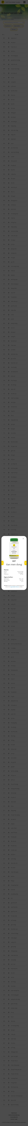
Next (25, 563)
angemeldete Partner (14, 586)
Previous (2, 563)
